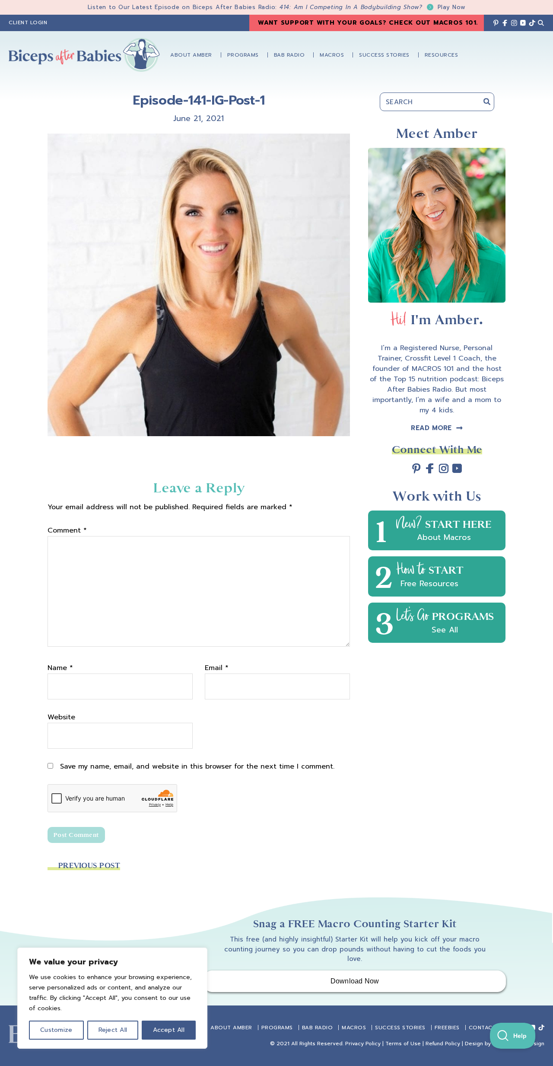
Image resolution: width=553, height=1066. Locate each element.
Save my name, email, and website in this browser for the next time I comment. (197, 766)
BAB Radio (317, 1027)
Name (60, 668)
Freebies (447, 1027)
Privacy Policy (363, 1043)
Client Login (28, 22)
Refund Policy (443, 1043)
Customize (56, 1029)
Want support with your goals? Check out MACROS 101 (367, 22)
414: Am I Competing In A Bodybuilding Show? (373, 7)
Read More (431, 428)
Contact (482, 1027)
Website (61, 717)
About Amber (231, 1027)
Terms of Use (403, 1043)
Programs (277, 1027)
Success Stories (400, 1027)
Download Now (355, 981)
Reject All (113, 1029)
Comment (67, 530)
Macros (354, 1027)
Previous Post (89, 865)
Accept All (168, 1029)
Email (217, 668)
